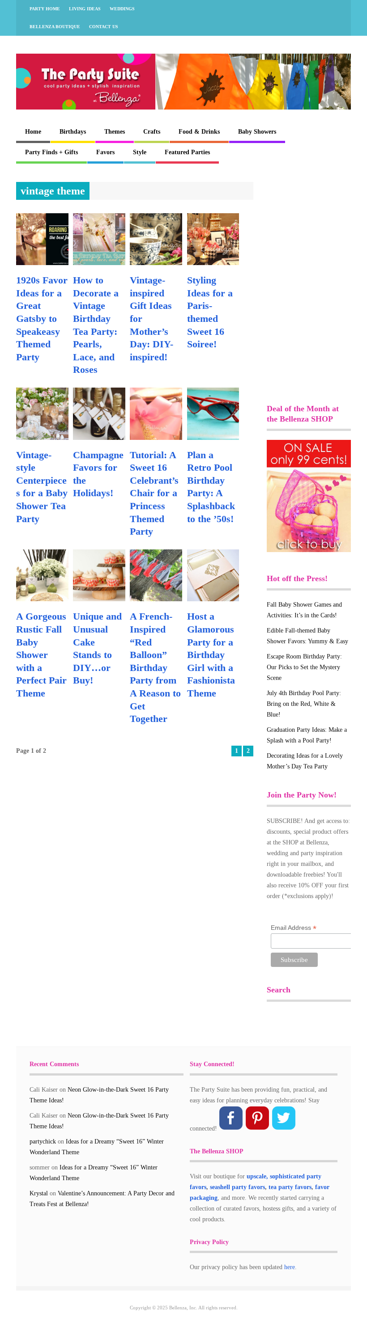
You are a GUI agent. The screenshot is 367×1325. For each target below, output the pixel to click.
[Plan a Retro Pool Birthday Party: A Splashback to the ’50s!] (213, 438)
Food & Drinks (199, 131)
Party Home (45, 8)
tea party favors (290, 1187)
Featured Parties (187, 152)
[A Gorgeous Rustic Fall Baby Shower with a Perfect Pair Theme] (42, 599)
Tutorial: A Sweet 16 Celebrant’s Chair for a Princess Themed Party (154, 493)
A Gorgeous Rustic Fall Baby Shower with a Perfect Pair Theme (41, 655)
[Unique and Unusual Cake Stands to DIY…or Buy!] (99, 599)
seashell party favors (237, 1187)
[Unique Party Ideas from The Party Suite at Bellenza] (183, 107)
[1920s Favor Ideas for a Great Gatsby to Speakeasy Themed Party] (42, 263)
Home (33, 131)
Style (139, 152)
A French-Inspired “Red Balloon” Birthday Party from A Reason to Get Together (155, 667)
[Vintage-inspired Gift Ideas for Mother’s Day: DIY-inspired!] (156, 263)
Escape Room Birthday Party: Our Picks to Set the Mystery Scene (304, 667)
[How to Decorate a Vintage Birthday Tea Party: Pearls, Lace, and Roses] (99, 263)
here (289, 1267)
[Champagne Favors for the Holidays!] (99, 438)
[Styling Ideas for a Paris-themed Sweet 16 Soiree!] (213, 263)
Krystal (39, 1193)
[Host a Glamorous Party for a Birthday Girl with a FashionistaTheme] (213, 599)
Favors (105, 152)
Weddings (122, 8)
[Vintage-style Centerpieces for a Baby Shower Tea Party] (42, 438)
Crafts (151, 131)
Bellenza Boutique (55, 26)
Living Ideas (85, 8)
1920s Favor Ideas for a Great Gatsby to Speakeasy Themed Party (42, 318)
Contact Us (103, 26)
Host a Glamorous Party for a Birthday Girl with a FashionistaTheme (211, 655)
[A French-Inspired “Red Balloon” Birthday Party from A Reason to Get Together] (156, 599)
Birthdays (73, 131)
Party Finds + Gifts (51, 152)
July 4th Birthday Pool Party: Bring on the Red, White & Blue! (304, 704)
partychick (43, 1141)
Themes (114, 131)
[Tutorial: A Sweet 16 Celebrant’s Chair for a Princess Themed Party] (156, 438)
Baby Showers (257, 131)
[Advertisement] (317, 226)
